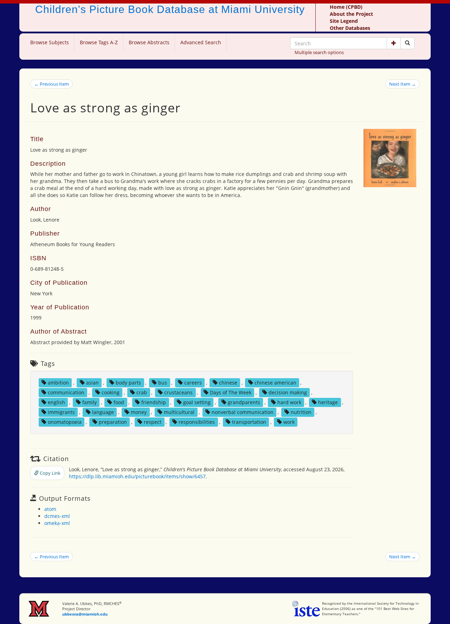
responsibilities (197, 422)
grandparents (244, 402)
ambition (58, 382)
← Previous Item (51, 84)
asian (92, 382)
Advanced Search (200, 42)
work (289, 422)
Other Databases (350, 28)
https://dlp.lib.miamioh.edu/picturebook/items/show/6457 (137, 476)
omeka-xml (57, 523)
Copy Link (49, 473)
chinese (228, 382)
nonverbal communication (243, 412)
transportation (249, 422)
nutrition (301, 412)
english (56, 402)
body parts (128, 382)
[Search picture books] (407, 43)
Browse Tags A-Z (99, 42)
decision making (288, 392)
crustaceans (178, 392)
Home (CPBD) (346, 7)
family (89, 402)
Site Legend (344, 21)
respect (152, 422)
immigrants (61, 412)
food (119, 402)
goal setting (197, 402)
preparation (113, 422)
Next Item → (402, 84)
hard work (289, 402)
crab (141, 392)
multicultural (179, 412)
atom (50, 509)
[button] (394, 43)
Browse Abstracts (149, 42)
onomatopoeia (65, 422)
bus (162, 382)
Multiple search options (319, 52)
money (139, 412)
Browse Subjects (49, 42)
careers (193, 382)
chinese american (275, 382)
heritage (328, 402)
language (103, 412)
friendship (153, 402)
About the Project (351, 14)
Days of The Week (230, 392)
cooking (111, 392)
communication (66, 392)
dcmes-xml (57, 516)
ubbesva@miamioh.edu (85, 614)
